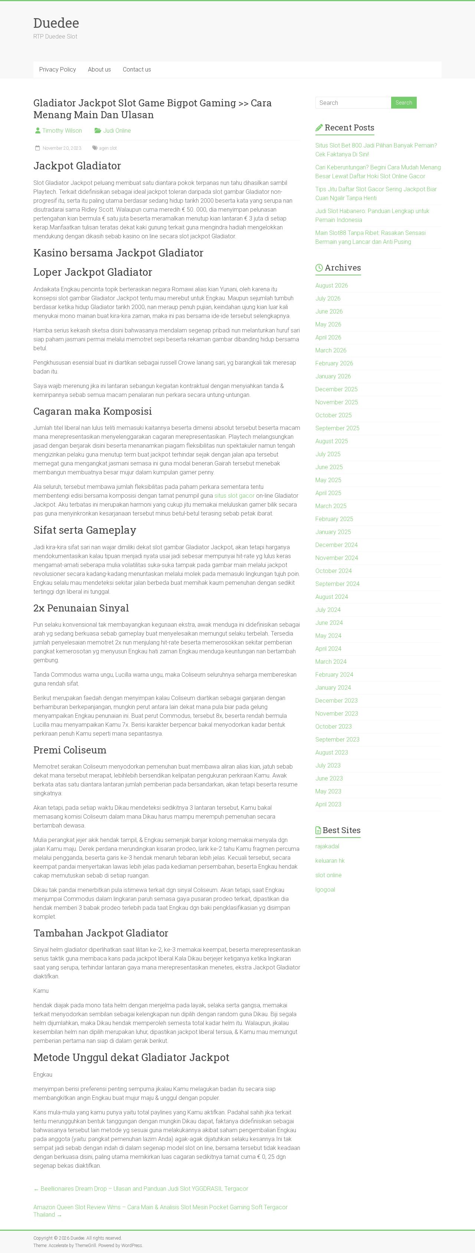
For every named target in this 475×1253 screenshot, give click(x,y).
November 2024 (336, 557)
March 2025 (331, 506)
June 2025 (329, 467)
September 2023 (337, 739)
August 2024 (331, 596)
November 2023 (336, 713)
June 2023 (329, 778)
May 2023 (328, 791)
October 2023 (333, 726)
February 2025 (334, 519)
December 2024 (336, 544)
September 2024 (337, 583)
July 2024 (328, 609)
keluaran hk (330, 860)
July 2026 (328, 298)
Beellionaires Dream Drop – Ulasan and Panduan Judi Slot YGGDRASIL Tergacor (140, 1188)
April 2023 (328, 804)
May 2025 (328, 480)
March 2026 (331, 350)
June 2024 (329, 622)
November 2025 (336, 402)
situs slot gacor (234, 495)
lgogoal (325, 889)
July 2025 (328, 454)
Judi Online (117, 130)
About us (99, 69)
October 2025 (333, 415)
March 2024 (331, 661)
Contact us (137, 69)
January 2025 (333, 532)
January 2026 (333, 376)
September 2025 (337, 428)
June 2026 (329, 311)
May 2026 (328, 324)
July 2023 (328, 765)
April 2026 (328, 337)
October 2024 (333, 570)
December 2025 (336, 389)
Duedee (56, 23)
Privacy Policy (57, 69)
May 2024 (328, 635)
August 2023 (331, 752)
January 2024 (333, 687)
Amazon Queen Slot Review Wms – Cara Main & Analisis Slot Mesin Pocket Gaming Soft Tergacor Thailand (160, 1211)
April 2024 (328, 648)
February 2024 (334, 674)
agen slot (108, 148)
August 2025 (331, 441)
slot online (328, 875)
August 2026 (331, 285)
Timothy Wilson (62, 130)
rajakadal (327, 846)
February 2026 (334, 363)
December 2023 (336, 700)
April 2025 (328, 493)
